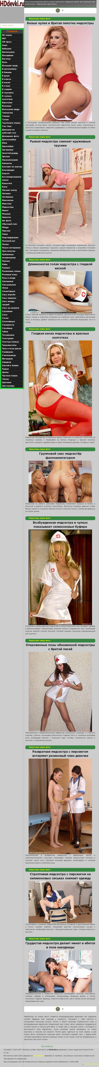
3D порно (7, 35)
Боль (4, 62)
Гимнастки (7, 113)
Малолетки (7, 200)
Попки (5, 244)
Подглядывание (10, 238)
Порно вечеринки (11, 248)
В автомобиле (9, 69)
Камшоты (7, 163)
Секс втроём (8, 295)
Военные (6, 106)
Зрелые (6, 157)
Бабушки (6, 49)
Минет (5, 211)
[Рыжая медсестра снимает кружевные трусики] (60, 196)
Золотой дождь (10, 153)
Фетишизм (7, 359)
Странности (8, 325)
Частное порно (10, 376)
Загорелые (7, 150)
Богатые (6, 59)
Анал (4, 45)
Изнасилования (10, 160)
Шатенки (6, 382)
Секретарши (8, 291)
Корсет (6, 174)
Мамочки (6, 204)
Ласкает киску (9, 190)
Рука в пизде (8, 278)
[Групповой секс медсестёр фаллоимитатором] (60, 482)
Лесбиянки (7, 197)
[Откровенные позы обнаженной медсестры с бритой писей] (60, 692)
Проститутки (8, 251)
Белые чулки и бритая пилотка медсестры (60, 23)
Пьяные (6, 261)
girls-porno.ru (38, 1055)
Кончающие (8, 170)
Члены (5, 379)
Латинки (6, 194)
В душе (6, 76)
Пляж (5, 234)
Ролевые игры (9, 275)
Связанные (7, 281)
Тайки (5, 332)
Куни (4, 187)
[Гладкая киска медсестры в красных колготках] (60, 388)
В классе (6, 79)
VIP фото (6, 42)
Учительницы (9, 355)
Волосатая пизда (10, 109)
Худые (5, 369)
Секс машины (9, 298)
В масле (6, 83)
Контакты (47, 1046)
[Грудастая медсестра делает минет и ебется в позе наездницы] (60, 971)
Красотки (7, 183)
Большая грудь (10, 66)
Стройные (7, 328)
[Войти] (11, 14)
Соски (5, 318)
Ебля (4, 143)
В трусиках (8, 93)
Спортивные (8, 322)
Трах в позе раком (11, 349)
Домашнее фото (10, 136)
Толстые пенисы (10, 342)
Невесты (6, 217)
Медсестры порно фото (39, 18)
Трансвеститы (9, 345)
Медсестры (8, 207)
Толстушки (8, 338)
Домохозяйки (9, 140)
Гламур (6, 116)
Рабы (4, 264)
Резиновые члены (11, 271)
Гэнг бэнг (7, 126)
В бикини (6, 72)
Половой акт (8, 241)
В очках (6, 86)
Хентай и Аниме (10, 366)
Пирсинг (6, 231)
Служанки (7, 311)
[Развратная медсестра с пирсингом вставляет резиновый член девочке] (60, 806)
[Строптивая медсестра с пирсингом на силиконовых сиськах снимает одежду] (60, 902)
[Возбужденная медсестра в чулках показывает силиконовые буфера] (60, 577)
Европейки (8, 146)
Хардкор (6, 362)
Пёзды (5, 227)
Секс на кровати (10, 308)
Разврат (6, 268)
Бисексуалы (8, 52)
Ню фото (6, 221)
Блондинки (7, 55)
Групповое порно (11, 123)
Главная (12, 31)
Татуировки (8, 335)
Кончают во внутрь (12, 167)
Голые (5, 120)
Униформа (7, 352)
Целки (5, 372)
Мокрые (6, 214)
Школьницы (8, 386)
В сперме (7, 89)
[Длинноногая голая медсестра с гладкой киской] (60, 292)
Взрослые (7, 103)
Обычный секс (9, 224)
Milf (4, 39)
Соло (4, 315)
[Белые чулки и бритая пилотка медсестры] (60, 73)
